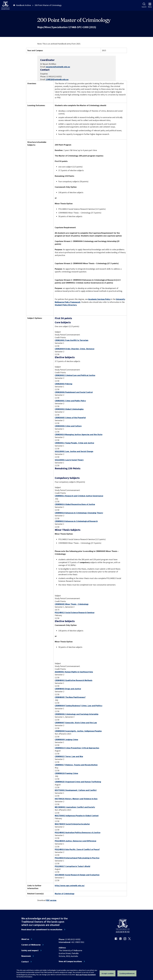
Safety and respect (30, 950)
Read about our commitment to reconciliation (41, 929)
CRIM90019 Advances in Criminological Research (76, 521)
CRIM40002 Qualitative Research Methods (73, 680)
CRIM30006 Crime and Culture (68, 426)
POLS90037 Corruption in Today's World (72, 866)
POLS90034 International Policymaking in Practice (77, 858)
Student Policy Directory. (66, 305)
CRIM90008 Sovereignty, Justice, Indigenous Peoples (78, 731)
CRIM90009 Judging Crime (66, 739)
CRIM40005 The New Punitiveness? (70, 697)
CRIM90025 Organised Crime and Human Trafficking (78, 781)
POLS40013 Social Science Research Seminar (74, 612)
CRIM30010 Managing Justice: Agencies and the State (78, 434)
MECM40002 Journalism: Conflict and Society (75, 807)
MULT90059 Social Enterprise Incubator (72, 824)
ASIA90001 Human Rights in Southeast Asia (74, 671)
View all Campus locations (70, 961)
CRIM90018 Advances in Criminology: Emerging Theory (79, 512)
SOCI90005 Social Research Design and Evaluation (77, 874)
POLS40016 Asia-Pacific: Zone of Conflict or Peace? (77, 849)
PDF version (51, 900)
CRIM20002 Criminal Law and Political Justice (75, 375)
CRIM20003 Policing (63, 383)
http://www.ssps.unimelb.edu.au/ (70, 885)
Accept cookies (108, 973)
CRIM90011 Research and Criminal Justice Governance (79, 495)
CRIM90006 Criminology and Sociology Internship (76, 714)
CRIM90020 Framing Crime (66, 773)
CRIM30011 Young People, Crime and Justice (74, 443)
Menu (150, 7)
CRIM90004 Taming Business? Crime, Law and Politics (78, 705)
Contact (25, 961)
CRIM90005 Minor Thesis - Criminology (71, 604)
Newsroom (26, 956)
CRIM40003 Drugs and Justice (68, 688)
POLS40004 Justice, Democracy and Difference (75, 841)
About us (25, 939)
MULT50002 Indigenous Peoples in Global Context (77, 815)
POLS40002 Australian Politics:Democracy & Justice (77, 832)
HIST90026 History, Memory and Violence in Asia (76, 798)
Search (144, 7)
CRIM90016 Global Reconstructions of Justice (75, 504)
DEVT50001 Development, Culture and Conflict (76, 790)
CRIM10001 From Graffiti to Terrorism (71, 340)
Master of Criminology (64, 893)
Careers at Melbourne (31, 945)
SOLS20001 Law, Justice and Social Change (74, 451)
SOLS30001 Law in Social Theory (69, 460)
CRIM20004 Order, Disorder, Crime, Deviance (74, 348)
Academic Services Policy (99, 299)
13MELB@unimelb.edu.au (57, 79)
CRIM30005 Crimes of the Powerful (70, 417)
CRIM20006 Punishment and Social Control (74, 392)
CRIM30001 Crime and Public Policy (70, 400)
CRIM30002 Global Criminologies (69, 409)
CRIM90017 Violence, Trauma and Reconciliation (76, 764)
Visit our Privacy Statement (86, 975)
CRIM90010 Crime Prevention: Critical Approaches (77, 748)
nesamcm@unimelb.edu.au (58, 67)
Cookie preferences (127, 973)
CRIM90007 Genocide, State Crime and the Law (76, 722)
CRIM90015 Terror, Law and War (69, 756)
